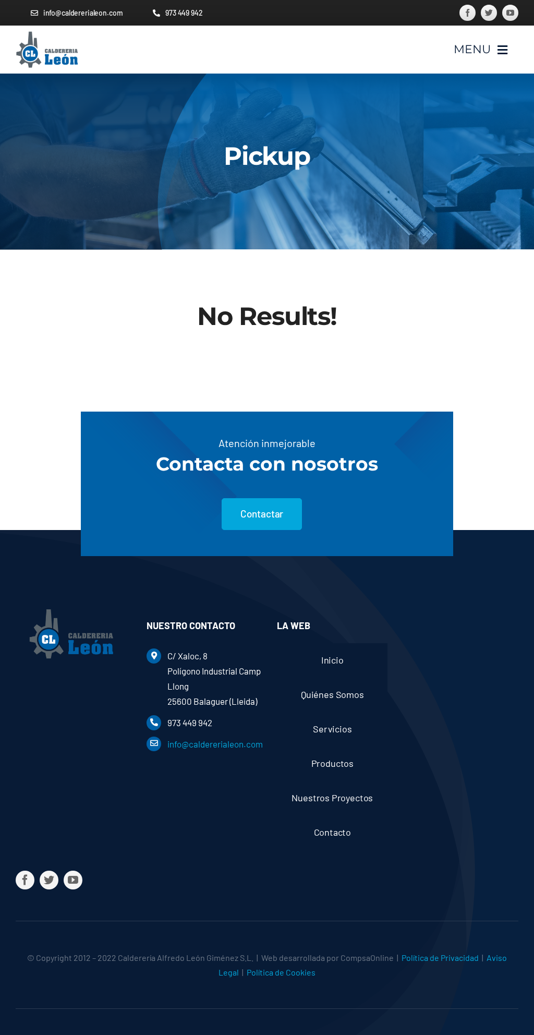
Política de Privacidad (440, 957)
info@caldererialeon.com (215, 744)
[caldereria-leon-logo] (47, 35)
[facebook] (467, 13)
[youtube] (510, 13)
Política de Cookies (281, 972)
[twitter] (489, 13)
